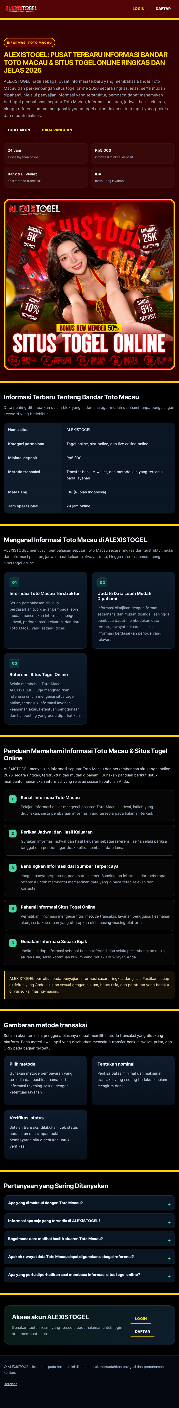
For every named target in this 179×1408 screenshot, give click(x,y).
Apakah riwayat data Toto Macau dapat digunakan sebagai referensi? (71, 1256)
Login (139, 8)
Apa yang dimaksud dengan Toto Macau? (45, 1202)
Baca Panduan (57, 130)
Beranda (10, 1384)
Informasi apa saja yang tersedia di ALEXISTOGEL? (54, 1220)
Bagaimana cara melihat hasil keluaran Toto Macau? (55, 1238)
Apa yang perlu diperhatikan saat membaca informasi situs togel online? (74, 1274)
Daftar (163, 8)
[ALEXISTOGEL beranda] (21, 9)
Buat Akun (19, 130)
